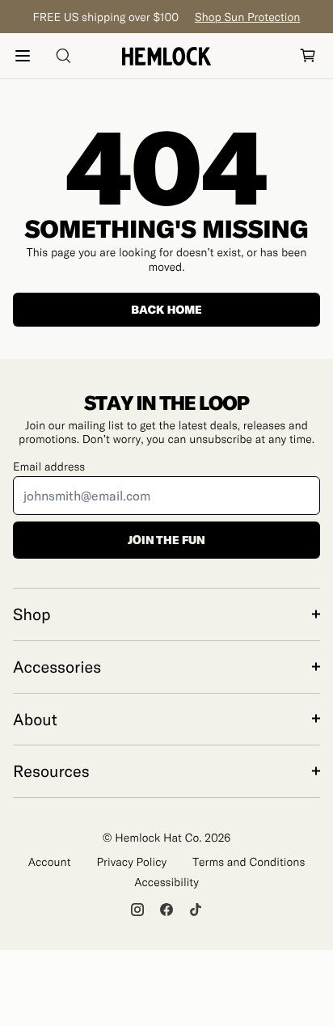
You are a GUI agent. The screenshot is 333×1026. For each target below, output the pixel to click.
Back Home (166, 309)
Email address (49, 466)
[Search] (63, 56)
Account (49, 861)
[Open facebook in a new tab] (166, 909)
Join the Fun (166, 540)
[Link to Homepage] (166, 56)
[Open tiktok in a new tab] (196, 909)
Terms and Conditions (248, 861)
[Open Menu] (22, 56)
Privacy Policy (132, 861)
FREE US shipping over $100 (167, 16)
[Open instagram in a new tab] (137, 909)
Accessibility (166, 882)
